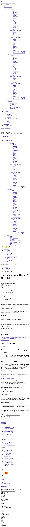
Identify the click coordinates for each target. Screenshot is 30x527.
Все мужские (10, 141)
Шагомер (12, 108)
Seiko (14, 33)
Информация (7, 112)
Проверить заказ (8, 125)
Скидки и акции (8, 442)
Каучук (15, 47)
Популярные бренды (15, 30)
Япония (15, 29)
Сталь (14, 50)
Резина (15, 40)
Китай (14, 19)
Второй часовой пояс (15, 107)
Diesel (14, 34)
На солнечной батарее (15, 106)
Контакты (9, 122)
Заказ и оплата (12, 338)
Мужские (9, 8)
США (14, 23)
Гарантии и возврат (9, 431)
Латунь (15, 44)
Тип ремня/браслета (15, 37)
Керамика (15, 48)
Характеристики (5, 337)
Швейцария (16, 27)
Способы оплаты (8, 430)
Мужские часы (7, 451)
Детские (9, 100)
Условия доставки (8, 428)
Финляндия (16, 25)
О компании (10, 114)
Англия (15, 12)
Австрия (15, 11)
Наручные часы (8, 7)
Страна (12, 9)
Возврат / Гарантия (12, 119)
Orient (14, 32)
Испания (15, 16)
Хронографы (13, 110)
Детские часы (7, 454)
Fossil (14, 36)
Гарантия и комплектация (7, 378)
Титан (14, 46)
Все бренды (7, 246)
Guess (14, 78)
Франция (15, 26)
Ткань (14, 43)
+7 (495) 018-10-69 (8, 464)
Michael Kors (16, 80)
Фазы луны (13, 104)
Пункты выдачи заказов (10, 445)
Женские (9, 54)
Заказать (3, 423)
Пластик (15, 41)
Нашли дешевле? (8, 432)
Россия (15, 22)
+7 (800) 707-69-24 (8, 458)
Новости (9, 121)
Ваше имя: (3, 414)
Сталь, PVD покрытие (19, 51)
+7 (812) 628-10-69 (5, 128)
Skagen (15, 82)
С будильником (14, 103)
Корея (14, 21)
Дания (14, 15)
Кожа (14, 39)
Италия (15, 18)
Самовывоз (18, 337)
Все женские (10, 189)
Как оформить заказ (12, 118)
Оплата (9, 117)
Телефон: (3, 416)
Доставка (6, 111)
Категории (9, 101)
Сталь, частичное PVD (19, 53)
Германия (15, 14)
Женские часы (7, 453)
